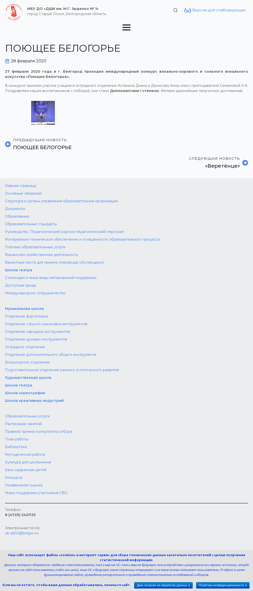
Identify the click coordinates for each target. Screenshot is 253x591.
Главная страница (20, 185)
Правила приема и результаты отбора (38, 431)
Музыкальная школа (24, 308)
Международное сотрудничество (35, 293)
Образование (17, 216)
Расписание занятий (23, 424)
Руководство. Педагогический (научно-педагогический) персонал (64, 231)
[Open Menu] (126, 27)
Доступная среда (20, 285)
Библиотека (16, 447)
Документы (15, 208)
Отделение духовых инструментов (36, 339)
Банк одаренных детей (25, 470)
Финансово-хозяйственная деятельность (41, 254)
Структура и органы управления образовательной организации (61, 201)
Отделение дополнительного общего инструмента (50, 354)
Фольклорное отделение (27, 362)
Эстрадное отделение (25, 347)
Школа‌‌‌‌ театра (18, 385)
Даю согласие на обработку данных (162, 585)
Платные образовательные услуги (35, 247)
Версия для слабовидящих (219, 10)
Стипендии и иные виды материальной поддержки (50, 277)
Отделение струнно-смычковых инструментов (46, 324)
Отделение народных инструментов (37, 331)
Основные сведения (23, 193)
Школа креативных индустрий (34, 400)
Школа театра (18, 270)
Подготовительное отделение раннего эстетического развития (62, 370)
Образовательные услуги (27, 416)
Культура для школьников (28, 462)
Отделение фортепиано (26, 316)
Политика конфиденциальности (221, 585)
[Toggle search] (175, 10)
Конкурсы (13, 477)
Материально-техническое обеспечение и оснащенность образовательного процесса (82, 239)
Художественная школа (28, 377)
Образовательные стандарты (31, 224)
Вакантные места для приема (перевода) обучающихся (54, 262)
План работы (16, 439)
